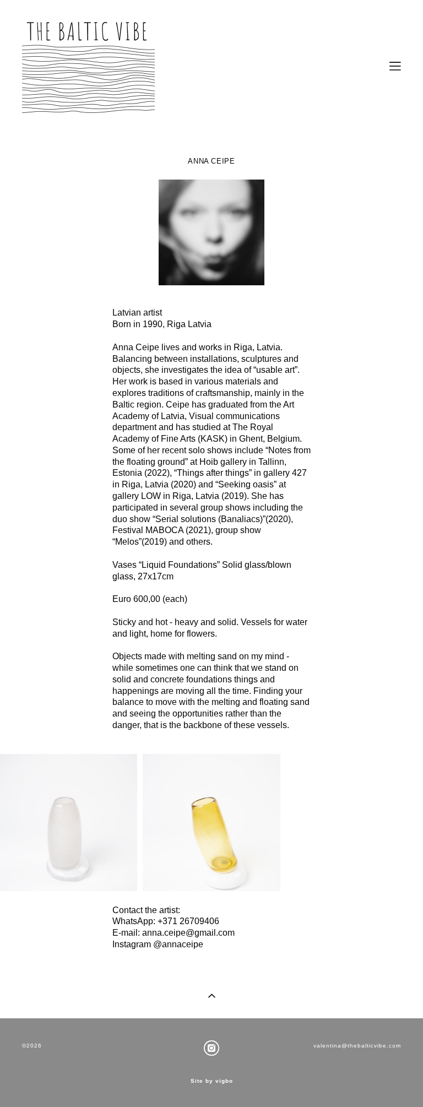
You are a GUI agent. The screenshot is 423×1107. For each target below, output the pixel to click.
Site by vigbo (212, 1081)
